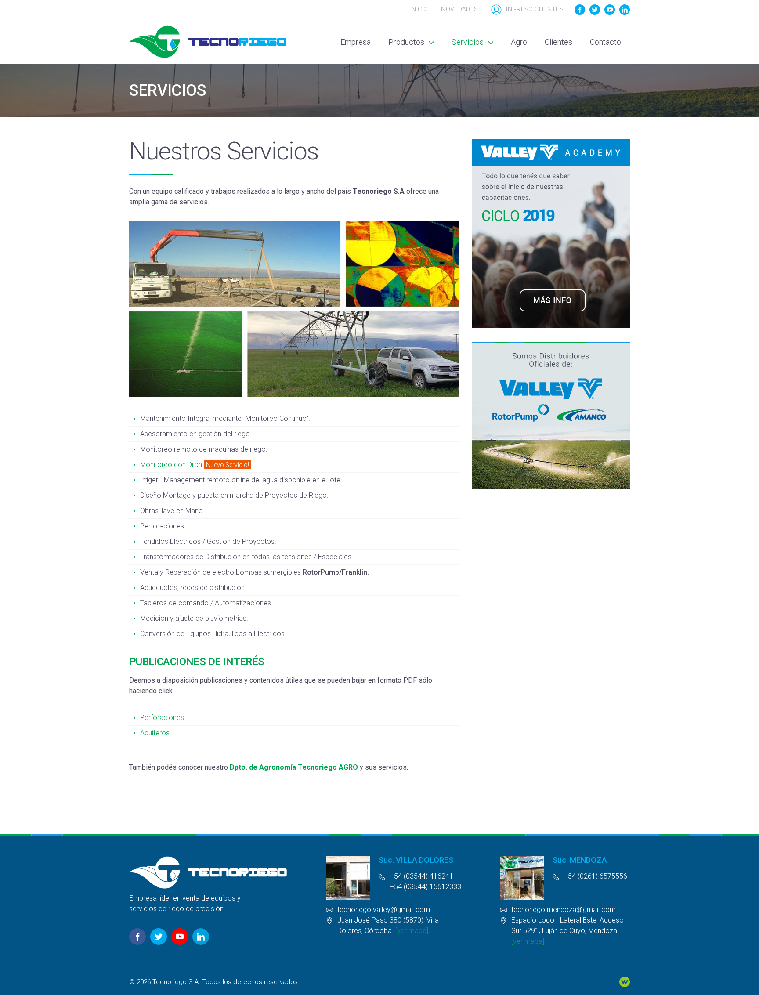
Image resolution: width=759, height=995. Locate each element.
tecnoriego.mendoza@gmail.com (563, 909)
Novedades (459, 9)
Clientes (558, 42)
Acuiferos (155, 733)
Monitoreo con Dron (171, 464)
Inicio (419, 9)
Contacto (605, 42)
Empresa (355, 42)
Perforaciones (162, 717)
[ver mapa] (411, 930)
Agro (519, 42)
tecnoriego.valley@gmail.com (383, 909)
